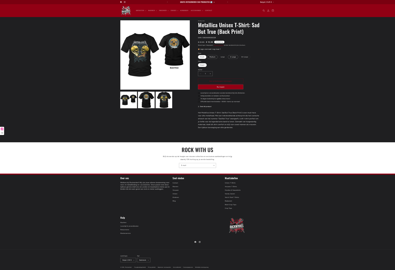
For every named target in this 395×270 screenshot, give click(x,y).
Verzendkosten (218, 45)
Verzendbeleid (177, 267)
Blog (174, 201)
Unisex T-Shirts (230, 183)
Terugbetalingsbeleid (140, 267)
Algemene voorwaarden (164, 267)
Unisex (175, 194)
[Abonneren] (213, 165)
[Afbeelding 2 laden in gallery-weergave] (146, 100)
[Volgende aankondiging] (227, 2)
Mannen (175, 186)
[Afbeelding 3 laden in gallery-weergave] (164, 100)
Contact (175, 183)
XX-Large (245, 57)
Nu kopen (220, 87)
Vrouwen (176, 190)
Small (202, 57)
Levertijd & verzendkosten (129, 226)
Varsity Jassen (230, 194)
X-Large (233, 57)
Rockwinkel (128, 267)
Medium (212, 57)
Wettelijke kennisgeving (201, 267)
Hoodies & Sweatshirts (233, 190)
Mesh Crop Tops (230, 204)
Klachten (123, 222)
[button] (141, 10)
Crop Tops (228, 208)
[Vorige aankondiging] (167, 2)
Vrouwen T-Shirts (231, 186)
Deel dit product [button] (205, 106)
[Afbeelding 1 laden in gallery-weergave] (128, 100)
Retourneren (124, 229)
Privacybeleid (152, 267)
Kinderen (176, 197)
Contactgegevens (188, 267)
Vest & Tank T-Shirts (232, 197)
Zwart (202, 65)
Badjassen (228, 201)
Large (224, 57)
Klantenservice (125, 233)
